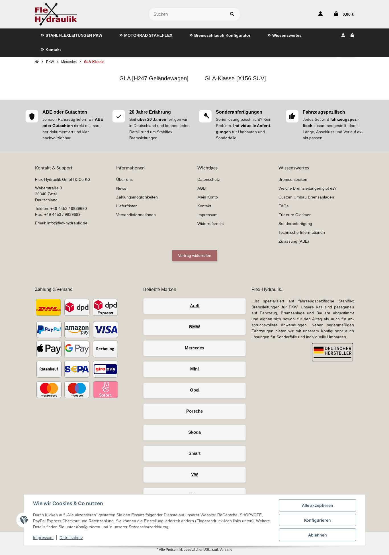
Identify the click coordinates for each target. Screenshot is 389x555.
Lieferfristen (127, 206)
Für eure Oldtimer (295, 214)
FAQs (283, 206)
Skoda (194, 432)
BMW (194, 326)
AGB (201, 188)
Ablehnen (317, 535)
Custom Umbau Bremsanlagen (306, 197)
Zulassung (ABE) (294, 241)
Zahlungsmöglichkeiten (137, 197)
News (121, 188)
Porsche (194, 411)
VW (194, 474)
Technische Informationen (302, 232)
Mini (194, 368)
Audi (194, 305)
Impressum (43, 537)
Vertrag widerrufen (194, 255)
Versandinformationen (136, 214)
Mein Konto (207, 197)
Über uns (124, 179)
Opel (194, 390)
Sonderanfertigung (295, 223)
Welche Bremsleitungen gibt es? (308, 188)
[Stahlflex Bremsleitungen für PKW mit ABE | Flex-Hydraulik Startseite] (56, 14)
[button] (320, 14)
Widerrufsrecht (210, 223)
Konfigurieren (317, 520)
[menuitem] (71, 35)
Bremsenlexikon (293, 179)
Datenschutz (71, 537)
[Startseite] (37, 61)
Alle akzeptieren (317, 505)
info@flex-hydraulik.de (67, 223)
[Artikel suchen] (232, 14)
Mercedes (194, 347)
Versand (226, 550)
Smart (194, 453)
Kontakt (204, 206)
